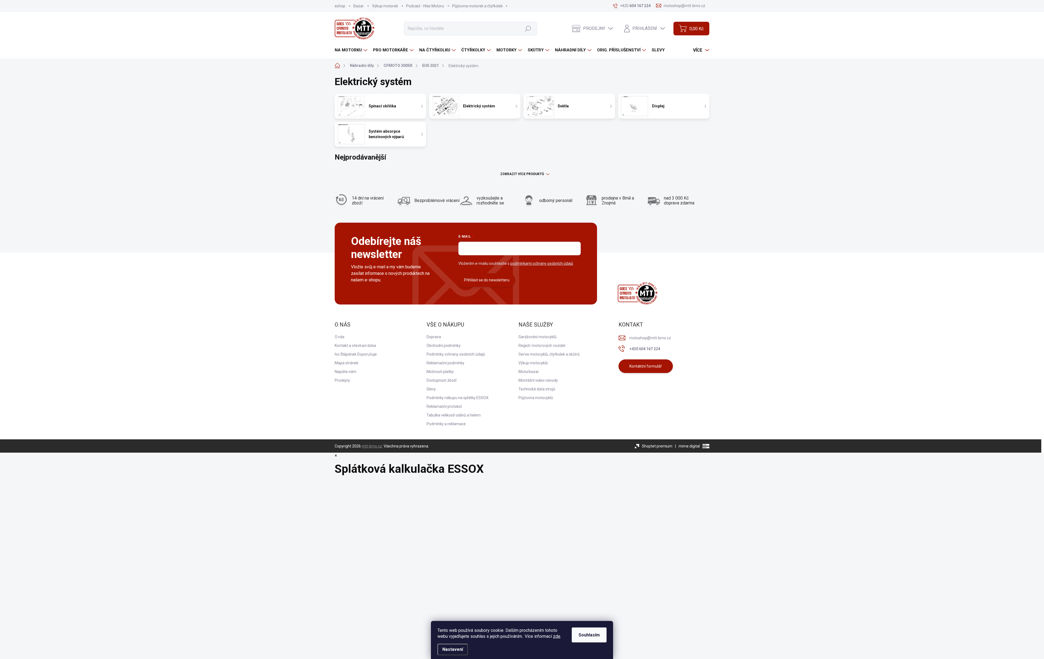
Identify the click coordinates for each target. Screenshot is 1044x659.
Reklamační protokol (444, 406)
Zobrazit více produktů (522, 174)
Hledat (527, 28)
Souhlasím (589, 635)
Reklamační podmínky (445, 363)
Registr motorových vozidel (541, 345)
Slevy (431, 389)
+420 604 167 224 (644, 349)
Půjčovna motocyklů (535, 398)
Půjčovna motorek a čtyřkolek (477, 6)
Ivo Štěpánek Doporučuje (356, 354)
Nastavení (452, 649)
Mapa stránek (346, 363)
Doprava (434, 337)
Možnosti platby (440, 371)
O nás (339, 337)
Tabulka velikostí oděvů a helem (454, 415)
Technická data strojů (536, 389)
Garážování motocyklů (537, 337)
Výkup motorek (385, 6)
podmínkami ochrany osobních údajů (541, 263)
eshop (340, 6)
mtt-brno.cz (372, 446)
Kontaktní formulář (645, 366)
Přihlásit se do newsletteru (486, 280)
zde (556, 636)
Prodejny (342, 380)
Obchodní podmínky (444, 345)
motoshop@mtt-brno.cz (650, 338)
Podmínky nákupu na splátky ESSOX (458, 398)
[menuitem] (352, 50)
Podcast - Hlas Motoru (425, 6)
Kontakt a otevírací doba (355, 345)
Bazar (358, 6)
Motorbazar (528, 371)
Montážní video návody (538, 380)
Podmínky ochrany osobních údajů (456, 354)
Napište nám (345, 371)
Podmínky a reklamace (446, 424)
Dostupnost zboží (441, 380)
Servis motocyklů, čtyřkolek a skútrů (549, 354)
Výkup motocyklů (533, 363)
